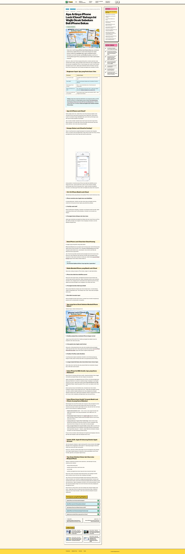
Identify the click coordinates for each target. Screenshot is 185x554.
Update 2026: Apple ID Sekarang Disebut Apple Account (111, 36)
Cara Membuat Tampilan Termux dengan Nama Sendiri (112, 49)
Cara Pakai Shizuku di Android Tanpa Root (110, 69)
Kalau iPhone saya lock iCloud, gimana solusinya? (76, 503)
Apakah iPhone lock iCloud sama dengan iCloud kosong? (77, 510)
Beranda (67, 9)
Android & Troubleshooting (82, 2)
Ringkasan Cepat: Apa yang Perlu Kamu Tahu (111, 12)
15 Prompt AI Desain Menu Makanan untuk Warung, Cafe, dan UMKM (111, 62)
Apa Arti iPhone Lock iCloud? (110, 14)
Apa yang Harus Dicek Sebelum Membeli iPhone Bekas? (111, 27)
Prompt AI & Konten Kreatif (99, 2)
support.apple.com (88, 415)
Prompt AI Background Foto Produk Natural (111, 66)
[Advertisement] (83, 143)
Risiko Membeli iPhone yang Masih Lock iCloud (110, 25)
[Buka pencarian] (116, 2)
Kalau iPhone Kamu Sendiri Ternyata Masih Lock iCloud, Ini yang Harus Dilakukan (111, 33)
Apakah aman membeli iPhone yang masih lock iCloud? (77, 514)
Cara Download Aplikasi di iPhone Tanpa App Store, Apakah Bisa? (81, 263)
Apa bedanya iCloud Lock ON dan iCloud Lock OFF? (76, 507)
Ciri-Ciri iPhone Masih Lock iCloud (110, 19)
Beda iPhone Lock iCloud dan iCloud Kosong (110, 22)
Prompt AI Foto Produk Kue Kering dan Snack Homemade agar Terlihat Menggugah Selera (112, 53)
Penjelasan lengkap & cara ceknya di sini (88, 89)
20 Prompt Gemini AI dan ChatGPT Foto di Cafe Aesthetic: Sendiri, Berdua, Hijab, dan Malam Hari (111, 58)
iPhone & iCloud (90, 2)
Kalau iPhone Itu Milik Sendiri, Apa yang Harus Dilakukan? (111, 30)
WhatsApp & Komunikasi (108, 2)
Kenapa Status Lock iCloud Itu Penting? (110, 17)
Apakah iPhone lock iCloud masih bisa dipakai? (76, 500)
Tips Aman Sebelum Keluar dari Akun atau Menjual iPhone (111, 39)
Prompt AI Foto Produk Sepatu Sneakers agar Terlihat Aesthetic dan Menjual (112, 73)
